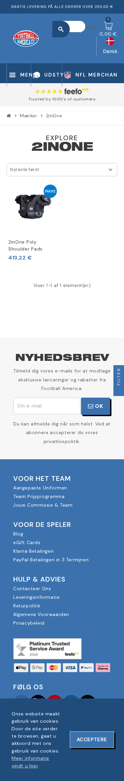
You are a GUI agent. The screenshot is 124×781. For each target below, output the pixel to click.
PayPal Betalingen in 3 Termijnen (51, 560)
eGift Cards (27, 542)
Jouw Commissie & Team (43, 505)
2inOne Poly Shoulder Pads (25, 245)
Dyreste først (24, 169)
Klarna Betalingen (33, 551)
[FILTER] (118, 390)
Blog (18, 534)
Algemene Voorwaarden (41, 614)
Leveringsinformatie (36, 597)
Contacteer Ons (32, 588)
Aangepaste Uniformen (40, 488)
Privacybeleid (29, 623)
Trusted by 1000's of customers (62, 99)
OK (98, 406)
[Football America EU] (26, 38)
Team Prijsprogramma (38, 496)
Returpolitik (26, 606)
